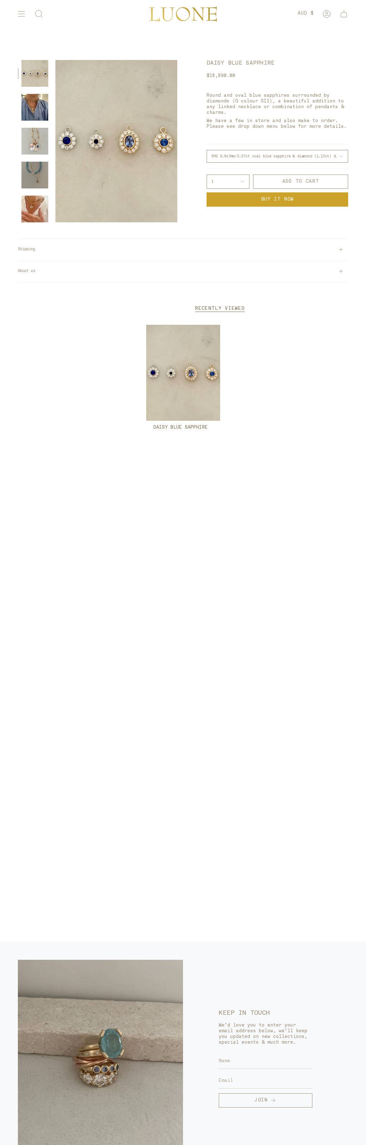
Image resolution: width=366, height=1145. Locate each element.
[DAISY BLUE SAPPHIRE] (183, 373)
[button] (39, 14)
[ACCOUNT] (326, 14)
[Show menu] (21, 14)
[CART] (344, 14)
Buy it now (277, 199)
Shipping (26, 249)
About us (26, 271)
